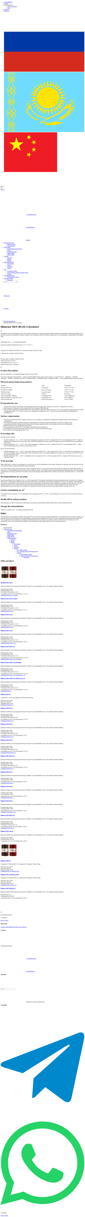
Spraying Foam (11, 244)
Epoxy (9, 265)
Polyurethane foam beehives (14, 249)
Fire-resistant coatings (13, 277)
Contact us (24, 927)
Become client (17, 927)
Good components (12, 6)
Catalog (3, 927)
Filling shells (10, 253)
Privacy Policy (4, 920)
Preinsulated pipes (12, 251)
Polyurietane (10, 263)
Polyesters (10, 280)
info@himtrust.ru (30, 227)
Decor (9, 250)
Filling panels (10, 254)
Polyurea (9, 257)
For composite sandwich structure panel (17, 272)
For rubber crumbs (12, 271)
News (8, 8)
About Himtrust (9, 927)
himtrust (28, 240)
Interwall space (11, 246)
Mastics (9, 259)
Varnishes (9, 266)
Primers (9, 260)
